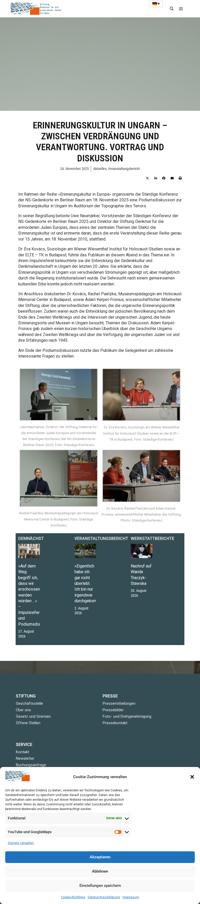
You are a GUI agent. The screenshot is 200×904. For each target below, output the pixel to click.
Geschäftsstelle (29, 703)
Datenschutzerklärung (104, 897)
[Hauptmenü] (181, 8)
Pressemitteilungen (119, 703)
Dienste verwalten (21, 843)
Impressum (131, 897)
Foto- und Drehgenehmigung (127, 716)
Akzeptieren (100, 857)
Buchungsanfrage (31, 765)
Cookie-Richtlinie (73, 897)
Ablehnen (100, 871)
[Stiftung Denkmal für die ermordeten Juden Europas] (36, 8)
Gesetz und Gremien (33, 716)
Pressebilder (113, 710)
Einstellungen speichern (100, 885)
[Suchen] (171, 8)
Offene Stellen (28, 723)
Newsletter (25, 758)
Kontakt (22, 752)
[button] (192, 776)
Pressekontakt (115, 723)
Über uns (23, 710)
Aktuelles (100, 169)
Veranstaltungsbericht (124, 169)
